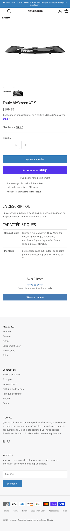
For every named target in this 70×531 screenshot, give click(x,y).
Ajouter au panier (35, 159)
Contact (7, 403)
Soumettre (12, 483)
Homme (7, 331)
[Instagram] (8, 441)
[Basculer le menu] (3, 11)
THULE (19, 127)
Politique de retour (12, 393)
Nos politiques (10, 384)
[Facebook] (4, 441)
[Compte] (59, 11)
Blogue (6, 398)
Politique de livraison (13, 389)
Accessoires (9, 350)
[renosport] (35, 11)
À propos (7, 379)
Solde (5, 355)
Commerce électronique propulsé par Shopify (35, 520)
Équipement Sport (12, 346)
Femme (7, 336)
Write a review (35, 297)
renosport (12, 520)
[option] (35, 50)
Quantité (7, 138)
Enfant (6, 341)
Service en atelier (12, 374)
